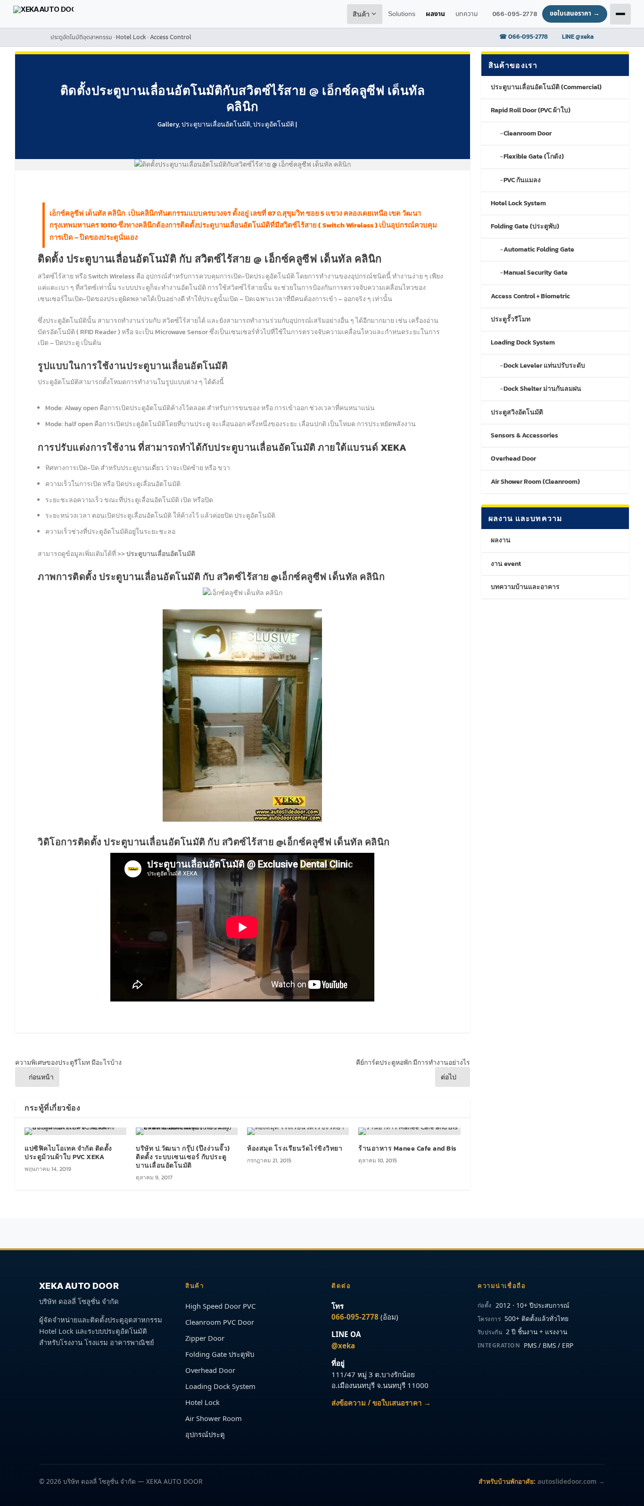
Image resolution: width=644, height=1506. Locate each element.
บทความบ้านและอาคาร (525, 587)
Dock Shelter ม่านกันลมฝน (542, 389)
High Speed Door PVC (220, 1306)
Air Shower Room (213, 1418)
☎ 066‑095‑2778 (523, 36)
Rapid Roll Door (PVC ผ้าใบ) (530, 110)
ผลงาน (501, 540)
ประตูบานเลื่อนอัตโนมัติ (216, 124)
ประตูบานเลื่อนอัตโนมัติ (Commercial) (546, 87)
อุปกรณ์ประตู (205, 1434)
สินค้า (362, 14)
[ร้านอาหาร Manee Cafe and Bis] (409, 1131)
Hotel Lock (202, 1402)
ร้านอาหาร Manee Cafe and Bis (407, 1148)
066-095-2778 (514, 13)
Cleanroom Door (528, 133)
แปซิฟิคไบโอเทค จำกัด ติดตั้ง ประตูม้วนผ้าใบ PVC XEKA (68, 1153)
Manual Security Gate (536, 273)
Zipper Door (204, 1338)
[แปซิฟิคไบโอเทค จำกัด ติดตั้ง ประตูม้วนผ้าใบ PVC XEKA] (75, 1131)
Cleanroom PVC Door (219, 1322)
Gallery (168, 124)
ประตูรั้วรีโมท (510, 319)
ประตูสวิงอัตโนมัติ (517, 412)
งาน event (506, 564)
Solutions (401, 14)
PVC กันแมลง (522, 180)
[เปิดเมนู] (620, 14)
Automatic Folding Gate (539, 249)
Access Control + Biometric (530, 296)
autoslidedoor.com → (571, 1481)
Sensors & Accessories (524, 435)
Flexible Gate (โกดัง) (534, 156)
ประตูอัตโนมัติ (273, 124)
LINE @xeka (578, 36)
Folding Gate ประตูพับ (219, 1354)
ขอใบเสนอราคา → (575, 13)
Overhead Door (513, 458)
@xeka (343, 1345)
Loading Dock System (523, 342)
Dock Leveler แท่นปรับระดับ (544, 365)
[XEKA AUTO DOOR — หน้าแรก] (43, 14)
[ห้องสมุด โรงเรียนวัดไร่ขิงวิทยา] (298, 1131)
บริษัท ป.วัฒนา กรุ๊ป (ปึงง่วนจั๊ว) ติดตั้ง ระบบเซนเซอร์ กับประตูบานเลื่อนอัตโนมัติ (183, 1157)
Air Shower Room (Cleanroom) (535, 482)
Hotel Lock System (518, 203)
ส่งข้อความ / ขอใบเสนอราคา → (381, 1402)
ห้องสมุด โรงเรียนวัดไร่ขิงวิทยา (294, 1148)
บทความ (466, 14)
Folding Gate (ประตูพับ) (525, 226)
